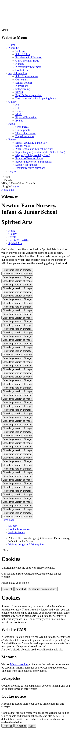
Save (32, 725)
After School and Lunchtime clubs (34, 148)
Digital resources (24, 136)
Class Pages (21, 126)
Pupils (11, 123)
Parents (12, 139)
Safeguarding (22, 88)
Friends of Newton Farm (29, 158)
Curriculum (21, 79)
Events (19, 120)
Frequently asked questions (30, 167)
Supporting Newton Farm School (33, 161)
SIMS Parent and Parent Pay (31, 142)
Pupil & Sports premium (28, 95)
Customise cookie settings (42, 589)
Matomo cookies (19, 664)
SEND (19, 92)
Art (17, 104)
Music (18, 114)
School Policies (23, 82)
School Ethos (22, 54)
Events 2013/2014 (18, 240)
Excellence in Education (28, 57)
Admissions (21, 85)
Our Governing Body (27, 60)
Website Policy (16, 532)
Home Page (7, 189)
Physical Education (26, 117)
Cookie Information (19, 529)
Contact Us (21, 70)
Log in (12, 171)
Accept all (21, 589)
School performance (26, 76)
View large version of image (17, 270)
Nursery (19, 63)
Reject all (7, 589)
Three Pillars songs (25, 133)
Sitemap (12, 525)
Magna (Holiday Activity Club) (32, 155)
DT (17, 107)
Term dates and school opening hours (35, 98)
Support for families (26, 164)
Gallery (12, 101)
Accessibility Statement (28, 66)
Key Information (17, 73)
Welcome (20, 51)
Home (11, 44)
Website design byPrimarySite (26, 544)
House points (22, 130)
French (19, 111)
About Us (13, 47)
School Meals (22, 145)
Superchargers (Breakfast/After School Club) (40, 152)
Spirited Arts (15, 243)
